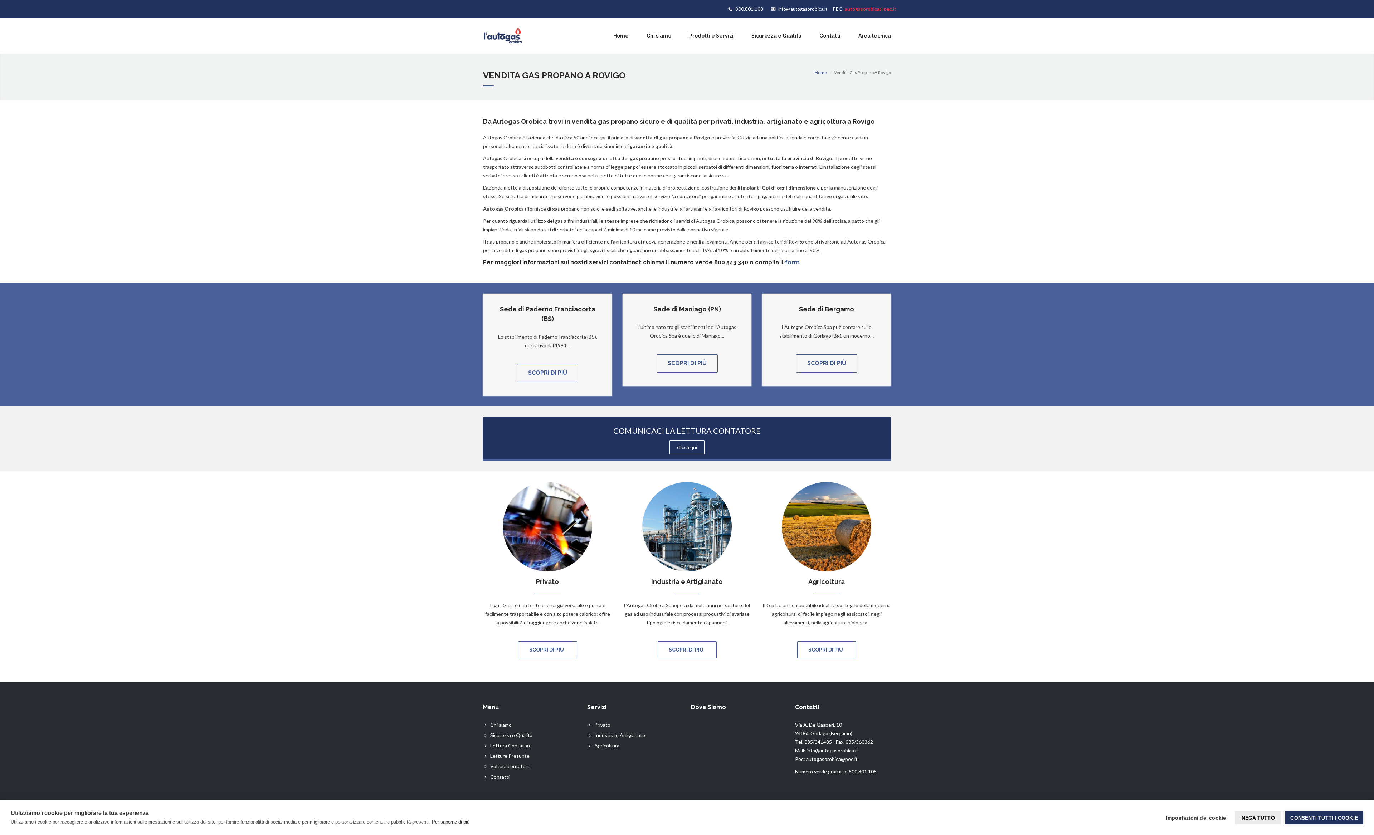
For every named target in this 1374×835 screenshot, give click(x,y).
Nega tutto (1258, 818)
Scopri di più (547, 372)
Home (621, 36)
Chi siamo (659, 36)
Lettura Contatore (511, 745)
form (792, 262)
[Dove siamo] (739, 747)
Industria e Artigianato (619, 735)
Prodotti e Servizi (711, 36)
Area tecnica (874, 36)
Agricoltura (606, 745)
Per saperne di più (450, 822)
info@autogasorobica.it (802, 9)
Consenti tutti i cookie (1324, 818)
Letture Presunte (510, 756)
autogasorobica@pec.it (870, 9)
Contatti (830, 36)
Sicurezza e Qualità (776, 36)
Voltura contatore (510, 766)
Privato (602, 725)
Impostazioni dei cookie (1196, 818)
